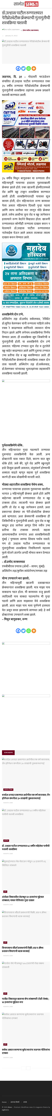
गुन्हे (5, 892)
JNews (10, 1107)
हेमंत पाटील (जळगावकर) (31, 30)
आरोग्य (6, 841)
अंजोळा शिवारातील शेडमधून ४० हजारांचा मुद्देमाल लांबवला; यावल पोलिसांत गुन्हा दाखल (23, 898)
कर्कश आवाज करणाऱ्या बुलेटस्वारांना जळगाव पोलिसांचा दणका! (26, 1051)
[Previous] (24, 1068)
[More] (33, 68)
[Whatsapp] (28, 68)
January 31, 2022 (11, 35)
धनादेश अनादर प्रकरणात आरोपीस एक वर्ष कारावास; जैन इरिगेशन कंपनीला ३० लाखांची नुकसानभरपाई (26, 796)
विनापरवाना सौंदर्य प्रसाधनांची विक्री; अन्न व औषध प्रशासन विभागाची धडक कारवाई (22, 949)
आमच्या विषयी (15, 1102)
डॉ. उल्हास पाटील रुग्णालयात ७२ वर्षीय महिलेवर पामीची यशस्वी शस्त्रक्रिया (26, 847)
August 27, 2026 (8, 803)
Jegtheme (5, 1110)
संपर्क (25, 1102)
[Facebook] (18, 68)
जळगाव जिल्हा (8, 789)
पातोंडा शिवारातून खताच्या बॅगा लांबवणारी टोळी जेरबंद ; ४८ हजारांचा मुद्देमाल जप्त (25, 1000)
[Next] (28, 1068)
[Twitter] (23, 68)
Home (4, 1102)
